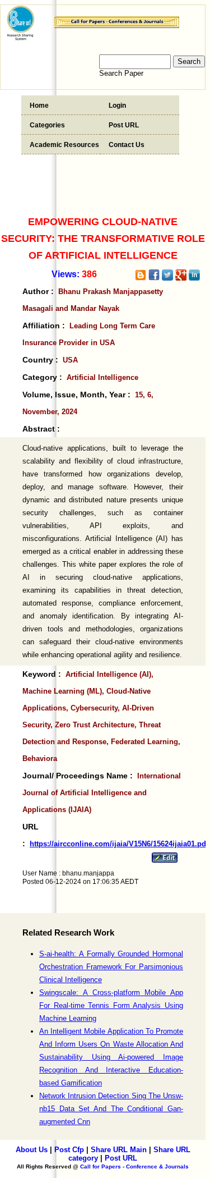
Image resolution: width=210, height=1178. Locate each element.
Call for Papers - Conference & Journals (134, 1166)
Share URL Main (119, 1149)
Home (39, 105)
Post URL (124, 125)
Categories (47, 125)
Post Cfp (69, 1149)
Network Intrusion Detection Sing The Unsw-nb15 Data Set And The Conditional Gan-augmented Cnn (111, 1109)
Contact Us (126, 145)
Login (117, 105)
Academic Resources (64, 145)
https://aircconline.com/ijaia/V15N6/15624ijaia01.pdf (119, 844)
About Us (32, 1149)
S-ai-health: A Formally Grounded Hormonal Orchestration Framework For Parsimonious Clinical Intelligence (111, 967)
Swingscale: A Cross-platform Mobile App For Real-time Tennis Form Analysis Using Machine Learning (111, 1005)
